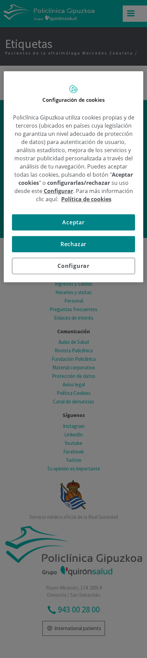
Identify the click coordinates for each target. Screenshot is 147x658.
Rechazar (73, 244)
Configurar (73, 266)
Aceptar (73, 222)
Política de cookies (86, 199)
